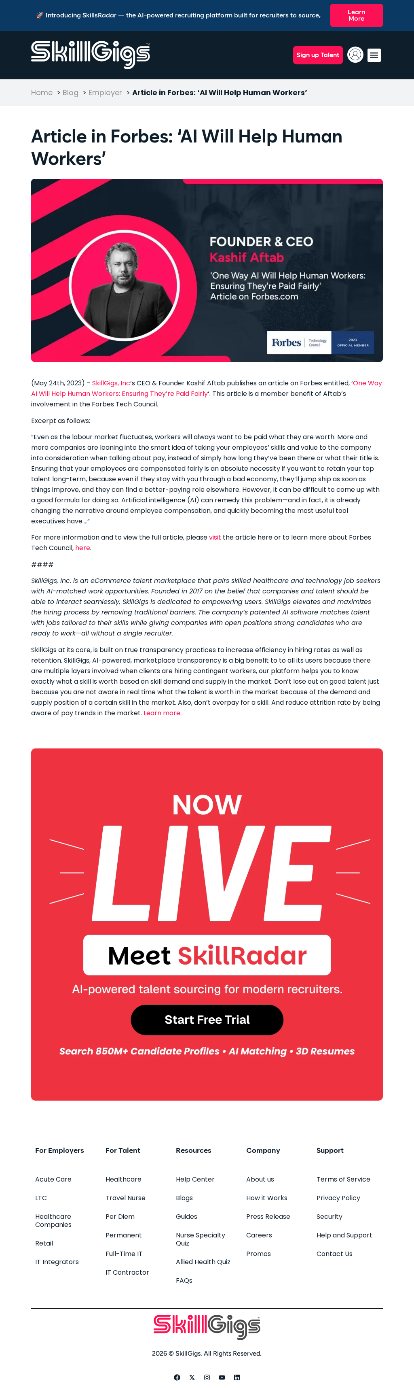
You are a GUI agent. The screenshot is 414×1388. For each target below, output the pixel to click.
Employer (105, 92)
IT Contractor (127, 1272)
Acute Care (53, 1179)
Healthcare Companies (53, 1220)
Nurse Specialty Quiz (200, 1239)
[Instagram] (207, 1377)
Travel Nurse (126, 1198)
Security (329, 1216)
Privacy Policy (338, 1198)
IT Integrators (57, 1262)
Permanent (124, 1235)
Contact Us (335, 1253)
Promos (258, 1253)
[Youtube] (221, 1377)
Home (42, 92)
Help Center (195, 1179)
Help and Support (344, 1235)
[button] (374, 55)
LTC (41, 1198)
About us (260, 1179)
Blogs (184, 1198)
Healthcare (124, 1179)
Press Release (268, 1216)
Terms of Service (343, 1179)
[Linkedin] (236, 1377)
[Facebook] (177, 1377)
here (82, 548)
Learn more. (163, 713)
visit (216, 537)
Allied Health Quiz (203, 1262)
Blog (70, 92)
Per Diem (120, 1216)
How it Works (266, 1198)
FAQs (184, 1280)
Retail (44, 1243)
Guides (186, 1216)
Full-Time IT (124, 1253)
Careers (259, 1235)
